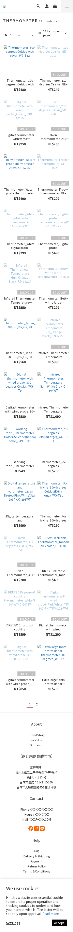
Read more (50, 913)
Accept (59, 922)
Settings (13, 922)
